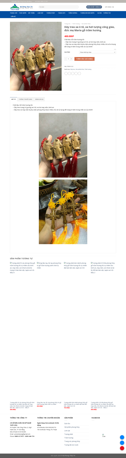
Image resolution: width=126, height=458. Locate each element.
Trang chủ (13, 13)
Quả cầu (67, 423)
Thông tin (107, 13)
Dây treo (72, 69)
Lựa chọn (67, 52)
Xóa (115, 49)
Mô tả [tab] (13, 99)
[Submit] (77, 7)
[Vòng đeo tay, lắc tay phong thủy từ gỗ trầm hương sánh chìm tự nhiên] (49, 331)
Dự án (99, 13)
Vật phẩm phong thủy (72, 427)
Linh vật (40, 13)
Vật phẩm (31, 13)
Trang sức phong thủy (72, 441)
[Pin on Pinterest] (76, 73)
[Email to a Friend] (72, 73)
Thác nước (22, 13)
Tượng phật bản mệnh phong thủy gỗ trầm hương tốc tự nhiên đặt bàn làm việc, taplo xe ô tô (75, 404)
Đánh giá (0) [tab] (39, 99)
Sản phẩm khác (86, 24)
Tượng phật (50, 13)
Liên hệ (13, 16)
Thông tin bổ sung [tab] (25, 99)
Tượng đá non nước (87, 13)
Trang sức (61, 13)
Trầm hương (72, 13)
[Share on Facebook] (66, 73)
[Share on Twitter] (69, 73)
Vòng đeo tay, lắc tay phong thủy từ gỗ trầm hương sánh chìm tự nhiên (49, 403)
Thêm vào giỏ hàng (84, 59)
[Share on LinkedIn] (79, 73)
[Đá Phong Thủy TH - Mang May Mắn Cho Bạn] (23, 7)
